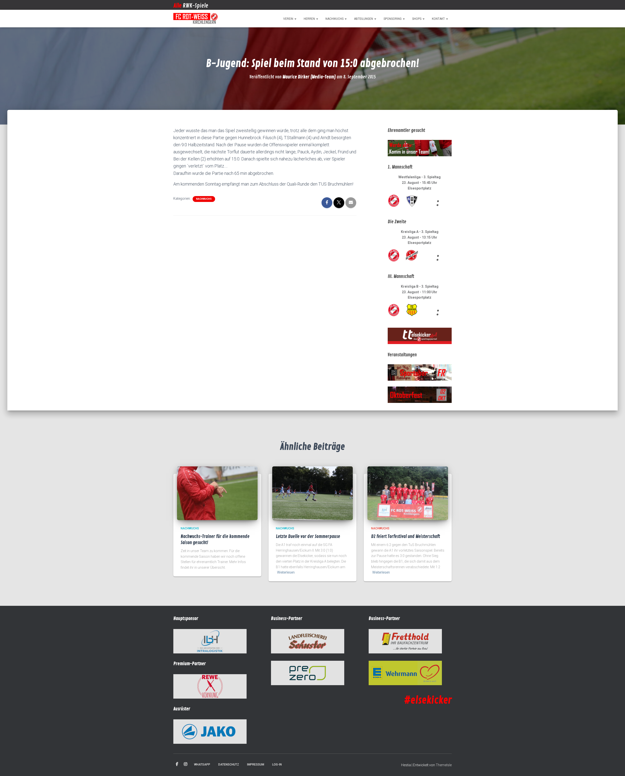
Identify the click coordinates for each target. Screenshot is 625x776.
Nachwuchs (334, 19)
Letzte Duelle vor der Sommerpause (308, 536)
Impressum (255, 764)
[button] (295, 19)
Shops (417, 19)
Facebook (177, 764)
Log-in (277, 764)
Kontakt (439, 19)
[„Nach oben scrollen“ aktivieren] (615, 766)
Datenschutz (228, 764)
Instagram (185, 764)
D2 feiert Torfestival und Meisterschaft (405, 536)
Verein (288, 19)
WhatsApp (202, 764)
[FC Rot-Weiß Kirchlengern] (196, 18)
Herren (310, 19)
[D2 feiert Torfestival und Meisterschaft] (407, 493)
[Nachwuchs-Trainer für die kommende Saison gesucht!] (217, 493)
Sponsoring (393, 19)
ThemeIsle (444, 765)
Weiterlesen (286, 572)
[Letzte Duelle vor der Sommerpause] (312, 493)
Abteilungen (364, 19)
